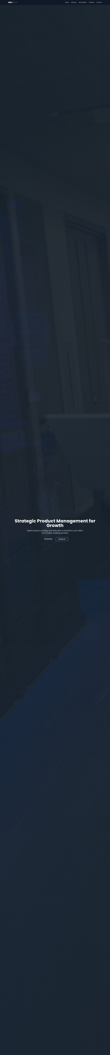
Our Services (48, 539)
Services (73, 2)
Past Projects (83, 2)
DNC (10, 2)
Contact (99, 2)
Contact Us (62, 539)
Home (67, 2)
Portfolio (91, 2)
